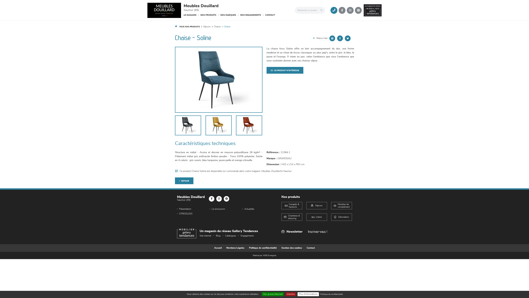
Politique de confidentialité (263, 248)
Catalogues (230, 236)
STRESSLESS (185, 214)
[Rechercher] (322, 10)
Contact (270, 15)
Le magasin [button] (190, 15)
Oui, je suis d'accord (273, 294)
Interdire (291, 294)
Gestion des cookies (291, 248)
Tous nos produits (189, 27)
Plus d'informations (308, 294)
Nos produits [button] (208, 15)
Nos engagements (250, 15)
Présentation (185, 209)
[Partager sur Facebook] (340, 38)
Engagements (247, 236)
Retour (185, 181)
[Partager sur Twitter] (348, 38)
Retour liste (321, 38)
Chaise (217, 27)
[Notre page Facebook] (342, 10)
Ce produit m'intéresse (286, 70)
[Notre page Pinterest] (358, 10)
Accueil (218, 248)
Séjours (206, 27)
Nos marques (228, 15)
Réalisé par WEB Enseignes (264, 255)
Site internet (205, 236)
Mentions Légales (235, 248)
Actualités (249, 209)
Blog (218, 236)
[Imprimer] (332, 38)
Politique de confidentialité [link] (331, 294)
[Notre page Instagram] (350, 10)
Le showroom (218, 209)
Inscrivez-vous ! (317, 232)
